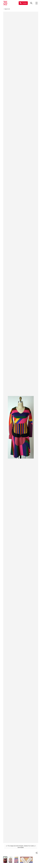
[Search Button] (31, 3)
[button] (36, 853)
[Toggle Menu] (36, 3)
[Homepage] (5, 3)
